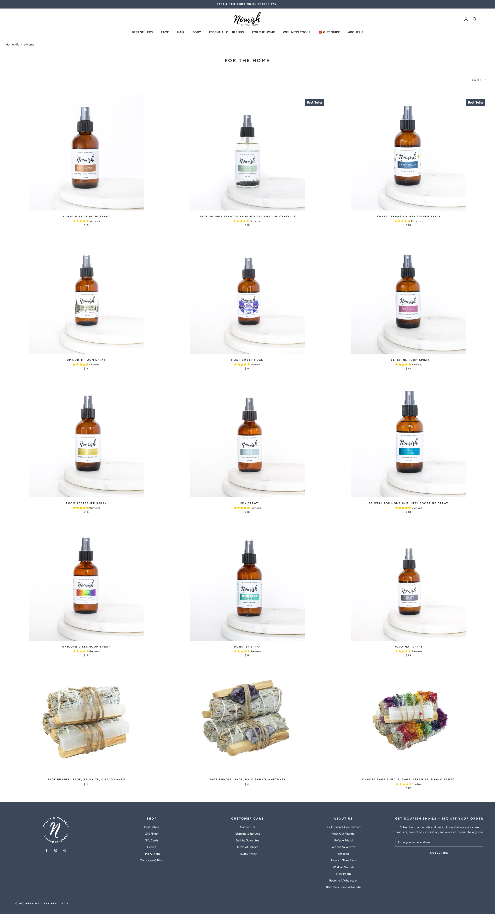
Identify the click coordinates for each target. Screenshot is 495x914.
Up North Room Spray (86, 359)
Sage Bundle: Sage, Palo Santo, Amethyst (247, 779)
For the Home (263, 32)
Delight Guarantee (247, 840)
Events (151, 847)
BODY (196, 32)
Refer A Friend (343, 840)
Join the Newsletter (343, 847)
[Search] (475, 19)
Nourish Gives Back (343, 860)
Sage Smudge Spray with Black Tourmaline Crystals (247, 216)
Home (10, 44)
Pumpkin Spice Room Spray (86, 216)
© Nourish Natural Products (41, 903)
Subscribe (439, 852)
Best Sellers (142, 32)
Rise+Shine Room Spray (409, 359)
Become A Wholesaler (343, 880)
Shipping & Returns (247, 833)
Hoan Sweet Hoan (247, 359)
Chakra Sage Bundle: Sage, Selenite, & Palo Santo (408, 779)
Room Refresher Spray (86, 503)
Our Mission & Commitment (343, 827)
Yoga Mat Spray (408, 646)
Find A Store (152, 854)
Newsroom (343, 873)
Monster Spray (247, 646)
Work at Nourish (343, 867)
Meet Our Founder (343, 833)
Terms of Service (247, 847)
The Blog (343, 854)
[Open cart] (483, 19)
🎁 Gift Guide (329, 32)
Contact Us (247, 827)
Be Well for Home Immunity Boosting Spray (408, 503)
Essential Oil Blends (226, 32)
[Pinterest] (64, 850)
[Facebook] (46, 850)
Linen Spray (247, 503)
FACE (165, 32)
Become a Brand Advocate (343, 887)
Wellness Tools (296, 32)
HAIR (180, 32)
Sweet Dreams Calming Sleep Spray (408, 216)
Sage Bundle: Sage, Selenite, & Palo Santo (86, 779)
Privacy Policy (248, 854)
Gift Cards (151, 840)
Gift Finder (152, 833)
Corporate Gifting (151, 860)
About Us (355, 32)
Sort (477, 79)
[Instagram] (55, 850)
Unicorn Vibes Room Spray (86, 646)
